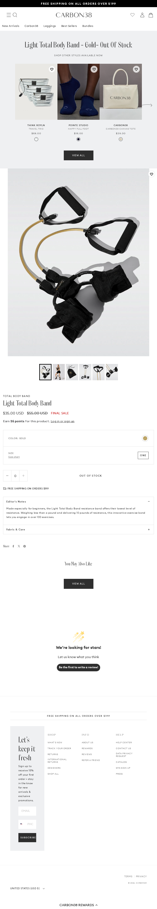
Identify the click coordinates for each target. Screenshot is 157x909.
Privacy (141, 876)
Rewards (87, 748)
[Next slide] (147, 104)
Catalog (121, 762)
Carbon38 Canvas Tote (121, 129)
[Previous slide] (10, 104)
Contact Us (123, 748)
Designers (54, 768)
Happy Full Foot (78, 129)
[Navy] (78, 139)
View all (78, 155)
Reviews (87, 754)
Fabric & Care (15, 529)
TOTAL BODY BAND (16, 396)
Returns (53, 754)
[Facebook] (13, 546)
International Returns (57, 760)
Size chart (14, 456)
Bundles (87, 25)
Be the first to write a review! (78, 667)
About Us (87, 742)
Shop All (53, 774)
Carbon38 (31, 25)
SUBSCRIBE (28, 837)
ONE (143, 455)
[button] (78, 905)
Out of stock (91, 475)
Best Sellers (69, 25)
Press (119, 774)
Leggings (50, 25)
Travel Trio (36, 129)
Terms (128, 876)
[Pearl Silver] (36, 139)
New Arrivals (10, 25)
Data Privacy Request (124, 754)
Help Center (124, 742)
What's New (55, 742)
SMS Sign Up (123, 768)
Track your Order (59, 748)
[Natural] (120, 139)
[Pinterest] (24, 546)
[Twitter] (18, 546)
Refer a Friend (91, 760)
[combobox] (21, 824)
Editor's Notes (16, 501)
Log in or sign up (63, 421)
